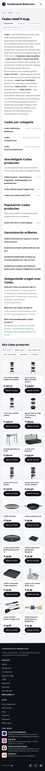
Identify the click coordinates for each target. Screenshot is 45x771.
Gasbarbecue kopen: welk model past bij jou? (21, 249)
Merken (10, 13)
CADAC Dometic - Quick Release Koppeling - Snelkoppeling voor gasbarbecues (18, 180)
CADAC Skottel (9, 516)
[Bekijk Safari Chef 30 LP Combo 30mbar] (33, 472)
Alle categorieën (8, 704)
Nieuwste (24, 354)
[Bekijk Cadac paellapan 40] (33, 506)
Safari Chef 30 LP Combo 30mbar (18, 222)
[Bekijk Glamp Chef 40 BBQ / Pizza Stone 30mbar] (33, 403)
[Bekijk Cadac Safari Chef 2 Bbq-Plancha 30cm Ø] (12, 538)
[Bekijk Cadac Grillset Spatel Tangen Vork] (12, 607)
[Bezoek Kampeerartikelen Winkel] (4, 747)
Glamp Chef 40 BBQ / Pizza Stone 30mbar (33, 415)
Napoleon (6, 683)
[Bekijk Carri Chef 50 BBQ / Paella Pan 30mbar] (12, 367)
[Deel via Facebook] (35, 765)
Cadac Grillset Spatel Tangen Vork (19, 189)
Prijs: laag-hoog (34, 350)
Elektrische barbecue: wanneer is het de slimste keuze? (21, 240)
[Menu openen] (40, 4)
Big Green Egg (8, 675)
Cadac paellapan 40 (33, 516)
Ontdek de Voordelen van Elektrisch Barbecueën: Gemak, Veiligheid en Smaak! (22, 267)
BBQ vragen (7, 723)
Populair (34, 354)
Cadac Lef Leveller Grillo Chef (17, 195)
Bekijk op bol (12, 390)
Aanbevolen (19, 350)
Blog (4, 711)
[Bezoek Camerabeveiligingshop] (4, 733)
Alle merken (7, 708)
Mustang (5, 687)
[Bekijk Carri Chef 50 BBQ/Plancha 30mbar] (33, 367)
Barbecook (6, 668)
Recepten (6, 719)
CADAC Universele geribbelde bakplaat (32, 550)
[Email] (41, 765)
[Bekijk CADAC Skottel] (12, 506)
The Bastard (7, 672)
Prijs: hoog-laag (9, 354)
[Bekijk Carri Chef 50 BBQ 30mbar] (12, 403)
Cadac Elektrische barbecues (12, 130)
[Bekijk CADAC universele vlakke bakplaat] (12, 573)
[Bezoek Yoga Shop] (4, 740)
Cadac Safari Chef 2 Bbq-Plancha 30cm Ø (11, 550)
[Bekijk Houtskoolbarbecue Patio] (12, 439)
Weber (4, 664)
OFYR (4, 679)
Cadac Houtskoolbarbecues (13, 148)
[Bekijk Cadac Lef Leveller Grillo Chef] (33, 573)
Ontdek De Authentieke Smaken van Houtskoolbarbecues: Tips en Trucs (19, 258)
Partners (5, 715)
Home (4, 13)
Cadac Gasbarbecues (10, 139)
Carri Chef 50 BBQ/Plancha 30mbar (30, 380)
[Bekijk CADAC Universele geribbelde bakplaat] (33, 538)
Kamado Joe (7, 690)
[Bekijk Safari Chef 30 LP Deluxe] (12, 472)
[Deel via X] (30, 765)
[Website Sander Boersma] (12, 765)
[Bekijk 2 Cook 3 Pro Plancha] (33, 439)
